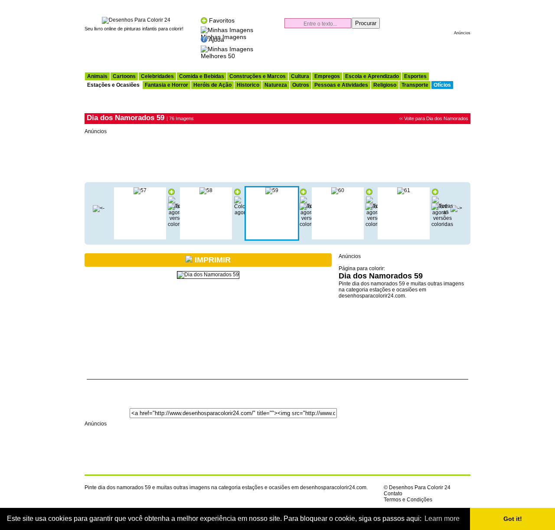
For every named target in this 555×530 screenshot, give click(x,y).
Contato (393, 494)
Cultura (300, 76)
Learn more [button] (442, 518)
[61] (403, 190)
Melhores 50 (218, 55)
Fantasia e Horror (166, 85)
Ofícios (442, 85)
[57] (140, 190)
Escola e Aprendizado (372, 76)
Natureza (275, 85)
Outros (300, 85)
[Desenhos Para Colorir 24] (136, 20)
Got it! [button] (512, 518)
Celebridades (157, 76)
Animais (97, 76)
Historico (248, 85)
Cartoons (124, 76)
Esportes (415, 76)
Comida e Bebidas (201, 76)
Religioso (384, 85)
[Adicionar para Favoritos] (171, 193)
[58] (98, 208)
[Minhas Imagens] (227, 29)
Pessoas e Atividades (341, 85)
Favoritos (222, 20)
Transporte (415, 85)
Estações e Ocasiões (113, 85)
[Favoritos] (204, 20)
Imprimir (212, 259)
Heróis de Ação (212, 85)
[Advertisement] (369, 50)
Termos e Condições (408, 500)
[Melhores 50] (227, 48)
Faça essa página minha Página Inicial (436, 4)
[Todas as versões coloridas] (442, 224)
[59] (271, 190)
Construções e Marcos (257, 76)
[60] (337, 190)
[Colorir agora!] (242, 212)
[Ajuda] (204, 39)
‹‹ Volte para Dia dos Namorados (433, 118)
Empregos (327, 76)
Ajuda (216, 39)
